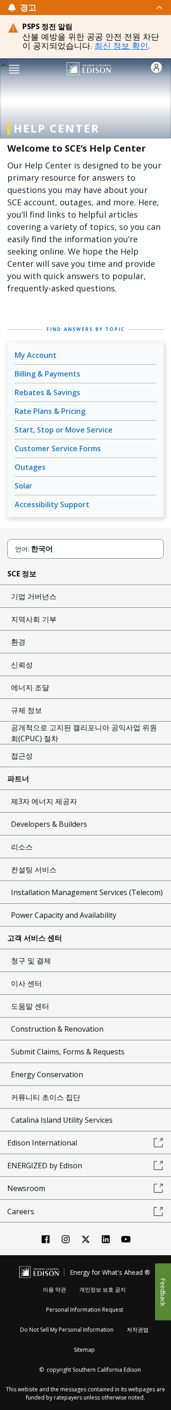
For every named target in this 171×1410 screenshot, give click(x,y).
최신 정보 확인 (121, 45)
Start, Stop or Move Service (64, 430)
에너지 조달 (30, 687)
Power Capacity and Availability (63, 915)
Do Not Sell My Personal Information (67, 1330)
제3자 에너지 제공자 (44, 801)
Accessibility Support (52, 504)
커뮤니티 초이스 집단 (45, 1097)
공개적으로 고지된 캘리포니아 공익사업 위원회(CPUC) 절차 (84, 733)
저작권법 (138, 1330)
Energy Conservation (47, 1074)
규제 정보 (26, 710)
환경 (18, 642)
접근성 (22, 756)
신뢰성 (22, 665)
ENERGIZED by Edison (44, 1166)
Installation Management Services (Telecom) (87, 892)
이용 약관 (54, 1289)
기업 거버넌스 (34, 596)
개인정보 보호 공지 (102, 1289)
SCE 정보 (21, 574)
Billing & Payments (47, 374)
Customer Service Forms (58, 448)
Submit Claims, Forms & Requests (67, 1052)
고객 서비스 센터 (34, 938)
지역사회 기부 (34, 619)
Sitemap (84, 1350)
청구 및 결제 (31, 961)
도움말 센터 (30, 1006)
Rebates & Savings (47, 392)
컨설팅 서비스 (34, 870)
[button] (14, 68)
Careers (20, 1211)
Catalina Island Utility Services (62, 1120)
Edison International (42, 1143)
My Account (36, 355)
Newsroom (26, 1188)
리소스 (22, 847)
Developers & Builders (49, 824)
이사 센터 (26, 983)
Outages (30, 467)
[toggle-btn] (100, 7)
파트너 (18, 779)
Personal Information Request (84, 1309)
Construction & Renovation (57, 1029)
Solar (23, 486)
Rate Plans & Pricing (50, 411)
